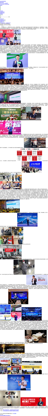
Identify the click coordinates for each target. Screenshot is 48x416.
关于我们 (1, 18)
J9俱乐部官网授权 (3, 1)
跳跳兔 (1, 5)
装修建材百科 (2, 20)
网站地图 (14, 413)
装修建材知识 (2, 19)
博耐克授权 (2, 2)
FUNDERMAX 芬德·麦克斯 (4, 4)
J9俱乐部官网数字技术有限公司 (5, 415)
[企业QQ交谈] (0, 6)
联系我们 (1, 13)
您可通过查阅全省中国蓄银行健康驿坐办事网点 (11, 410)
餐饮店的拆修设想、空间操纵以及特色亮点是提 (11, 409)
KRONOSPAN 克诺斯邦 (4, 3)
